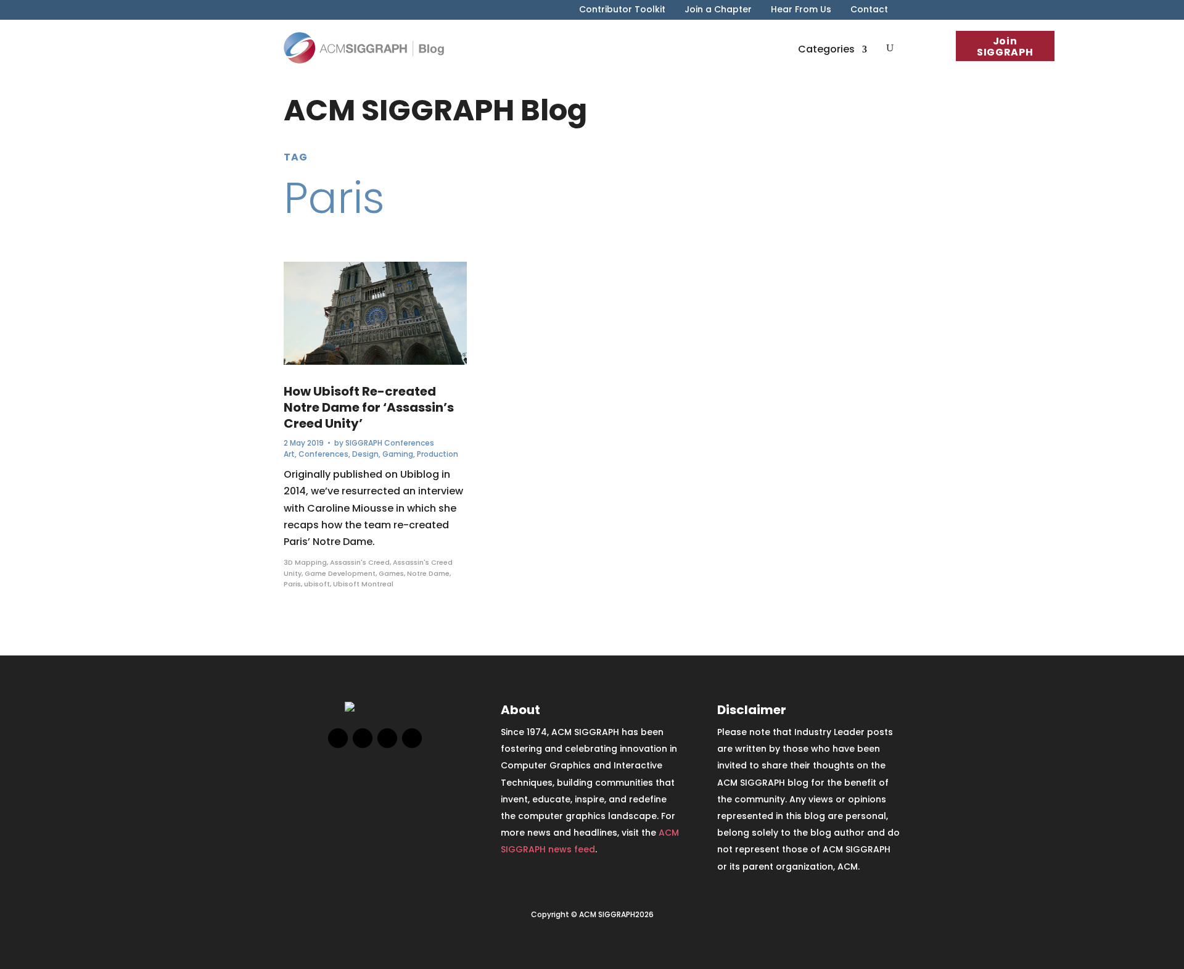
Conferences (323, 454)
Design (365, 454)
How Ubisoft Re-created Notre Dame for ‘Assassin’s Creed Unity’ (369, 407)
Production (437, 454)
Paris (292, 584)
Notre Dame (428, 573)
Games (391, 573)
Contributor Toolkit (622, 10)
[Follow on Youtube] (412, 738)
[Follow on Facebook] (338, 738)
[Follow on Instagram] (387, 738)
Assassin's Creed (360, 562)
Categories (826, 49)
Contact (869, 10)
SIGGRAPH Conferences (389, 443)
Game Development (340, 573)
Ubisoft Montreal (363, 584)
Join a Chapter (718, 10)
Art (289, 454)
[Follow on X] (362, 738)
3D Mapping (305, 562)
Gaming (397, 454)
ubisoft (317, 584)
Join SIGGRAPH (1005, 46)
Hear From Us (801, 10)
